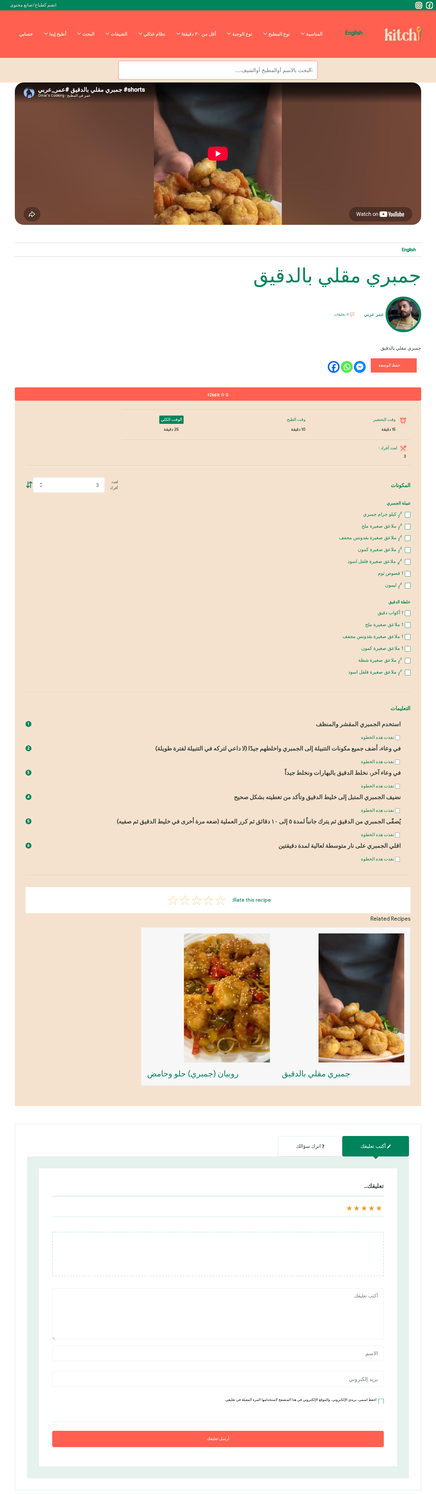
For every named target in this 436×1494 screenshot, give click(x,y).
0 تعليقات (341, 314)
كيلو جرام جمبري (382, 514)
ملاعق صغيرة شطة (380, 660)
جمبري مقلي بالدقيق (316, 1073)
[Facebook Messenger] (360, 367)
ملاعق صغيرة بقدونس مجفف (370, 537)
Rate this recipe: (251, 900)
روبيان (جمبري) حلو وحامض (192, 1073)
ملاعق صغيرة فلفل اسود (375, 561)
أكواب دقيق (390, 612)
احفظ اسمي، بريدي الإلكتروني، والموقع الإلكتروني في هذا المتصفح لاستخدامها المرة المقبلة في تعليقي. (300, 1399)
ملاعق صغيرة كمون (380, 549)
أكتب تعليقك (373, 1146)
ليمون (393, 585)
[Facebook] (429, 5)
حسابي (26, 34)
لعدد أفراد (114, 484)
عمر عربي (374, 314)
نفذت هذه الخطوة (377, 737)
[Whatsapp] (347, 367)
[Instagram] (418, 5)
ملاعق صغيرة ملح (382, 526)
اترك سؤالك (308, 1146)
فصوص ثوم (390, 573)
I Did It (218, 394)
